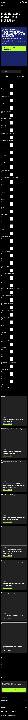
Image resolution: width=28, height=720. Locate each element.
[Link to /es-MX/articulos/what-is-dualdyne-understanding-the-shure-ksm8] (14, 411)
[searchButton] (20, 2)
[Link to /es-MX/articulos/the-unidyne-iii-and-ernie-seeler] (14, 606)
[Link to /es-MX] (4, 2)
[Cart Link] (23, 2)
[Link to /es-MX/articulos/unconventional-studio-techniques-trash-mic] (14, 637)
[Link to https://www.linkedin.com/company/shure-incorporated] (8, 711)
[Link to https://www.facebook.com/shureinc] (2, 711)
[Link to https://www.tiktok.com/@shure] (15, 711)
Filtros (6, 76)
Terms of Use (12, 717)
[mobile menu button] (26, 2)
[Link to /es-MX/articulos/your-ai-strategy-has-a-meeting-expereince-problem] (14, 443)
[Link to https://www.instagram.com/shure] (6, 711)
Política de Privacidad (5, 717)
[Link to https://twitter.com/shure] (4, 711)
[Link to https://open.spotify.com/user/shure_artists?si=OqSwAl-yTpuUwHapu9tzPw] (10, 711)
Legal (18, 717)
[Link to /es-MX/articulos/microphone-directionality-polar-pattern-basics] (14, 575)
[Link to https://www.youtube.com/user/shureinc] (13, 712)
